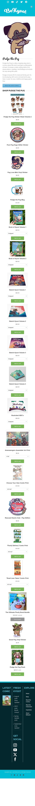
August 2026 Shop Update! (16, 699)
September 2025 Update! (17, 726)
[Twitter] (15, 754)
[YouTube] (15, 750)
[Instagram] (15, 745)
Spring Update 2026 (16, 718)
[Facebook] (15, 759)
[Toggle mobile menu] (31, 7)
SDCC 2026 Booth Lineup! (16, 709)
